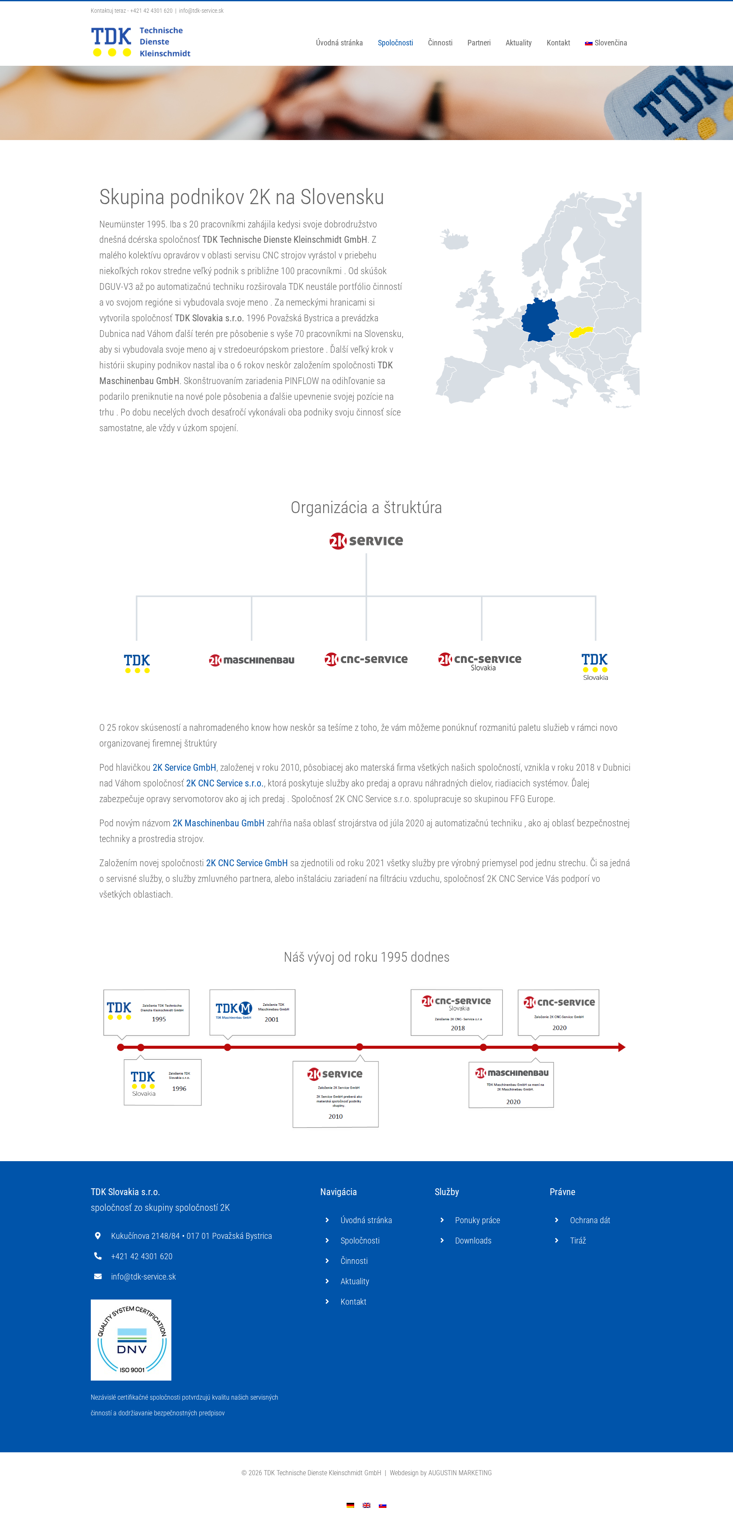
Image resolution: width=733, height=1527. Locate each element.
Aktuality (355, 1281)
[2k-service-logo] (366, 534)
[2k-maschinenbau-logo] (251, 656)
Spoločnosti (360, 1240)
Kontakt (353, 1302)
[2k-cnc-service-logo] (366, 656)
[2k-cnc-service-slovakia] (481, 656)
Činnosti (354, 1261)
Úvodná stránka (366, 1220)
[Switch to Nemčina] (350, 1505)
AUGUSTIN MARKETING (460, 1473)
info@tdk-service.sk (201, 10)
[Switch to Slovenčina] (383, 1505)
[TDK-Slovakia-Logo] (596, 656)
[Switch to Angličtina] (366, 1505)
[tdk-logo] (137, 656)
